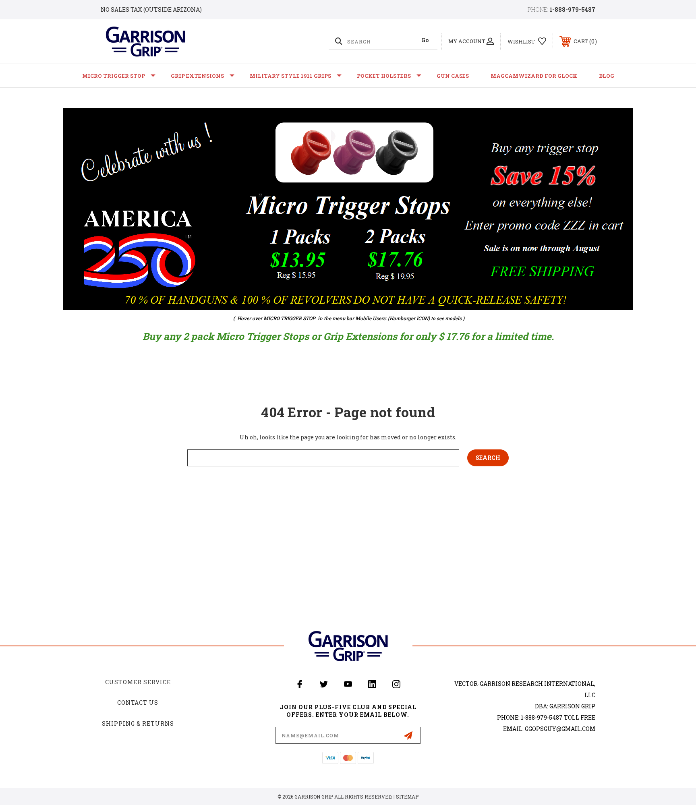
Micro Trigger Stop (113, 75)
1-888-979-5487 (572, 9)
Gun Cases (453, 75)
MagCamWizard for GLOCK (534, 75)
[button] (348, 209)
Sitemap (407, 796)
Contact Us (137, 702)
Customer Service (138, 682)
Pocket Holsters (384, 75)
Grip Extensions (197, 75)
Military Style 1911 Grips (290, 75)
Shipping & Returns (138, 723)
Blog (606, 75)
